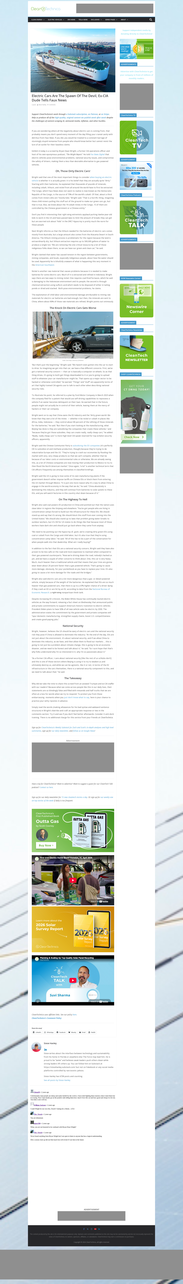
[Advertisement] (114, 8)
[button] (43, 19)
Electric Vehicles (55, 20)
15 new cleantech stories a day (74, 797)
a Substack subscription (76, 114)
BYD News (71, 20)
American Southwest (44, 265)
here (74, 1014)
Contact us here (46, 787)
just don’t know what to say (76, 697)
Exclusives (95, 20)
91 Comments (51, 105)
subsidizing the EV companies (86, 445)
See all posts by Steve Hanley (57, 1080)
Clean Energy (36, 20)
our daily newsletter (60, 731)
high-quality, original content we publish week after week (80, 117)
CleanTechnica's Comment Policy (46, 1018)
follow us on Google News (84, 731)
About (123, 20)
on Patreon (93, 114)
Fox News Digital (98, 154)
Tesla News (83, 20)
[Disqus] (73, 1115)
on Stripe (105, 114)
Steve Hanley (42, 105)
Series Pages (110, 20)
